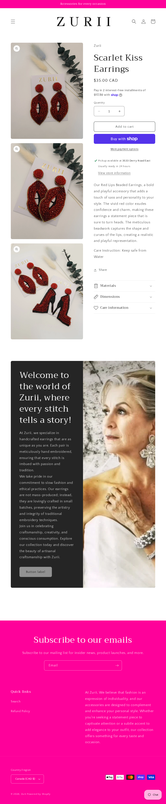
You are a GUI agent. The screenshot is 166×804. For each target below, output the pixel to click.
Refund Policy (20, 711)
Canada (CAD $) (25, 778)
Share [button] (103, 270)
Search (16, 701)
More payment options (125, 149)
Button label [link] (35, 572)
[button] (13, 21)
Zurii (23, 794)
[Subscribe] (117, 665)
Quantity (99, 102)
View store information (114, 173)
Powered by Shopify (39, 794)
